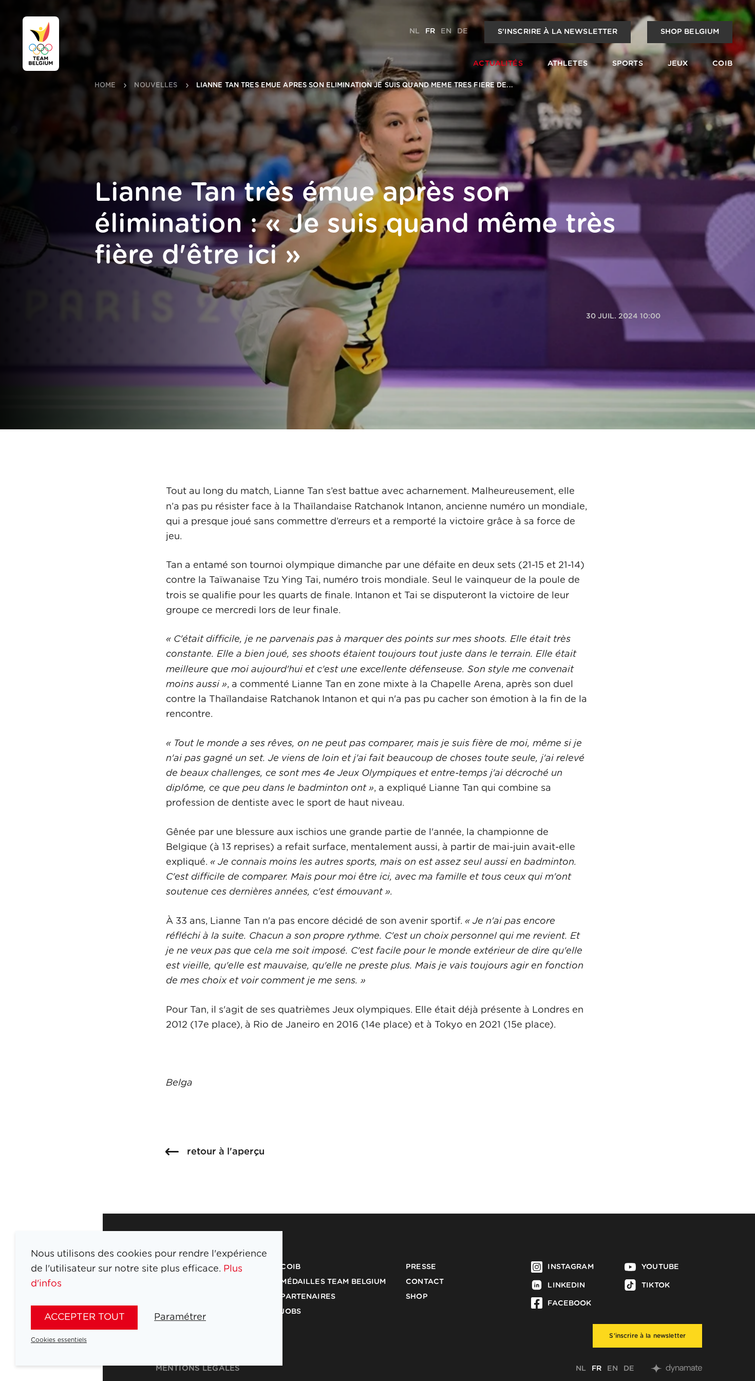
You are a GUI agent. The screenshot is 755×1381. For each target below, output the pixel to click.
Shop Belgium (690, 31)
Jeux (678, 63)
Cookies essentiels (59, 1340)
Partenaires (307, 1296)
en (446, 31)
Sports (627, 63)
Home (105, 85)
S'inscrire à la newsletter (558, 31)
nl (414, 31)
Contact (425, 1281)
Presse (421, 1267)
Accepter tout (84, 1317)
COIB (722, 63)
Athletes (568, 63)
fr (430, 31)
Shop (417, 1296)
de (462, 31)
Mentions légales (198, 1368)
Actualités (497, 63)
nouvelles (155, 85)
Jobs (290, 1311)
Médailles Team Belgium (333, 1281)
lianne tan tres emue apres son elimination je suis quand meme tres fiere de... (354, 85)
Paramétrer (180, 1317)
